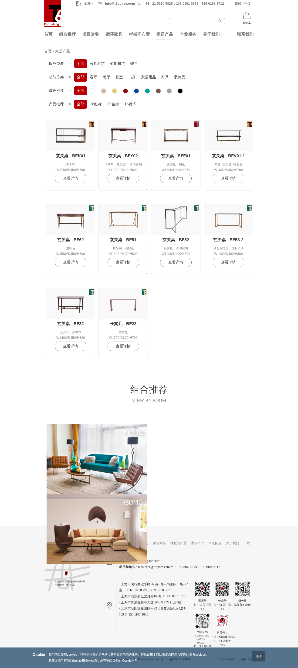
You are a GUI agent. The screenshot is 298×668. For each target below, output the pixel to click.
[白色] (92, 91)
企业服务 (188, 34)
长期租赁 (97, 64)
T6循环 (130, 104)
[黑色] (180, 91)
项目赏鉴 (90, 34)
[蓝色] (136, 91)
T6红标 (96, 104)
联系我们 (245, 34)
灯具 (165, 77)
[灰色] (169, 91)
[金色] (114, 91)
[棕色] (158, 91)
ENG (238, 3)
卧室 (119, 77)
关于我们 (211, 34)
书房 (132, 77)
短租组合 (133, 502)
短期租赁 (117, 64)
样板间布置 (139, 34)
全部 (80, 64)
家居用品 (148, 77)
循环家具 (114, 34)
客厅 (93, 77)
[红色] (125, 91)
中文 (247, 3)
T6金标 (113, 104)
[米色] (103, 91)
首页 (48, 34)
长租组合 (133, 432)
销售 (134, 64)
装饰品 (179, 77)
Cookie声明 (130, 660)
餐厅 (106, 77)
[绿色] (147, 91)
